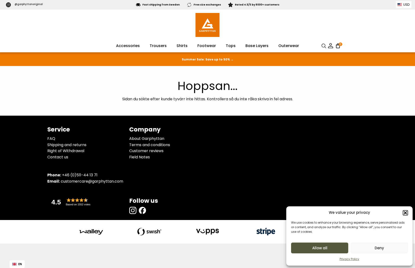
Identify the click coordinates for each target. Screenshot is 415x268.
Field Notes (139, 157)
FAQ (51, 138)
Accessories (128, 45)
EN (20, 264)
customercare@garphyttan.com (92, 181)
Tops (231, 45)
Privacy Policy (349, 259)
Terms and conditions (149, 145)
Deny (379, 247)
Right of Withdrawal (65, 151)
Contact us (57, 157)
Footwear (206, 45)
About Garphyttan (146, 138)
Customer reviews (146, 151)
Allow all (319, 247)
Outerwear (288, 45)
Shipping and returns (66, 145)
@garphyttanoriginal (29, 4)
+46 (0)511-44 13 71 (80, 175)
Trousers (158, 45)
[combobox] (17, 264)
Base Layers (257, 45)
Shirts (182, 45)
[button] (405, 212)
